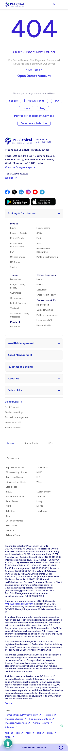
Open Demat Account (34, 76)
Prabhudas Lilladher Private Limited (27, 149)
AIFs (38, 243)
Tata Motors (42, 467)
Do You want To (46, 300)
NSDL (8, 737)
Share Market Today (46, 295)
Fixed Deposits (43, 228)
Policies (48, 714)
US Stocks (15, 262)
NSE (7, 733)
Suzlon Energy (43, 492)
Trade (14, 275)
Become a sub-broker (34, 123)
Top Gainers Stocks (15, 467)
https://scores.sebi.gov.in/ (19, 603)
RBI (39, 733)
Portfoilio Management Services (34, 115)
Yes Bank (40, 496)
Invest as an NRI (44, 320)
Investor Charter (14, 719)
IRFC (8, 516)
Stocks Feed (11, 487)
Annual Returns (41, 723)
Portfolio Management (47, 315)
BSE (18, 733)
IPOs (50, 443)
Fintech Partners (18, 303)
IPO (57, 100)
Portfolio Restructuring (47, 257)
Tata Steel (10, 511)
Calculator (41, 290)
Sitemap (9, 727)
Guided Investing (44, 310)
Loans (26, 108)
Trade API (14, 308)
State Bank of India (15, 496)
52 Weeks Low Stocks (16, 482)
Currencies (15, 293)
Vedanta (10, 530)
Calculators (13, 458)
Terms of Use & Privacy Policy (21, 714)
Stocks (13, 100)
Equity (13, 228)
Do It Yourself (42, 305)
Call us (9, 177)
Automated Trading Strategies (19, 315)
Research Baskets (18, 233)
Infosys (39, 501)
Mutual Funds (36, 100)
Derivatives (15, 279)
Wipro (39, 482)
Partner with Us (43, 325)
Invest (14, 223)
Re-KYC (40, 284)
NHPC (39, 472)
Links (7, 710)
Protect (15, 322)
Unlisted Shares (17, 257)
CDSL (8, 506)
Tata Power (41, 511)
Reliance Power (13, 535)
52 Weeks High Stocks (16, 472)
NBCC (39, 506)
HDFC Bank (11, 525)
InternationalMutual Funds (17, 245)
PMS (38, 238)
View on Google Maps (18, 167)
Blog (43, 108)
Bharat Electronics (14, 521)
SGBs (39, 233)
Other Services (46, 275)
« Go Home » (34, 69)
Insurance (15, 326)
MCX (28, 733)
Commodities (16, 298)
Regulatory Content (40, 719)
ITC (38, 477)
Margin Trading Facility (17, 286)
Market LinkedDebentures (43, 250)
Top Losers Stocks (14, 477)
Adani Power (12, 501)
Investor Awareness (16, 723)
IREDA (9, 492)
